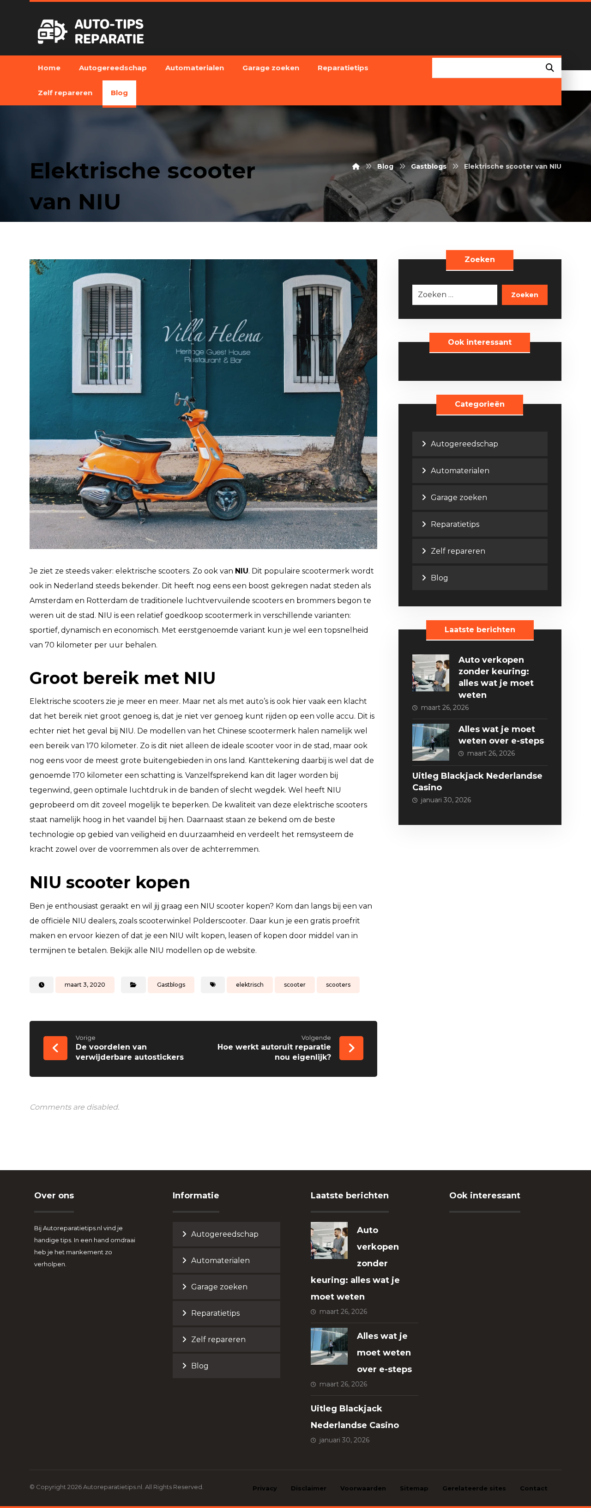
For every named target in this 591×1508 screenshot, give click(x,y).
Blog (439, 578)
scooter (295, 984)
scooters (338, 984)
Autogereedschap (464, 444)
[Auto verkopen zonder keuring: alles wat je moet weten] (430, 672)
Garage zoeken (459, 497)
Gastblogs (171, 984)
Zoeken (524, 295)
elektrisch (250, 984)
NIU (241, 571)
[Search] (550, 68)
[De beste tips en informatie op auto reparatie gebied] (92, 32)
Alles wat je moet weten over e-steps (384, 1352)
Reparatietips (455, 524)
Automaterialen (460, 470)
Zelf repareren (458, 551)
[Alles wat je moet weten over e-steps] (430, 742)
